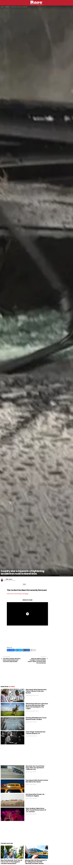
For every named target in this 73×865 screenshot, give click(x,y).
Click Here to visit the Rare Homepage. (18, 593)
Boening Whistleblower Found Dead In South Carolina (36, 718)
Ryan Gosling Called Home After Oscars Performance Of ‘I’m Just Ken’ (36, 810)
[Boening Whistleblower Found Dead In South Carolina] (12, 723)
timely (24, 584)
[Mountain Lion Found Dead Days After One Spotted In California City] (12, 772)
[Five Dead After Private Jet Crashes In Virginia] (12, 800)
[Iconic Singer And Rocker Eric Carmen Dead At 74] (12, 737)
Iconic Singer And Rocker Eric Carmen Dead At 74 (35, 732)
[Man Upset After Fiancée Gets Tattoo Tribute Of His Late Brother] (12, 695)
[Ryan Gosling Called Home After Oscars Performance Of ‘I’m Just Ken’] (12, 814)
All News (12, 686)
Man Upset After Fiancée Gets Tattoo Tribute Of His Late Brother (36, 691)
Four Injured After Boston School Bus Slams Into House (37, 781)
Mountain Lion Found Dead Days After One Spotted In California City (35, 767)
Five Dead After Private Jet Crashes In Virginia (35, 795)
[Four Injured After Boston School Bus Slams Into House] (12, 786)
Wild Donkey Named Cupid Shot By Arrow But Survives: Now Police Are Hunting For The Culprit (37, 706)
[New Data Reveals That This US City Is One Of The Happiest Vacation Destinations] (12, 852)
